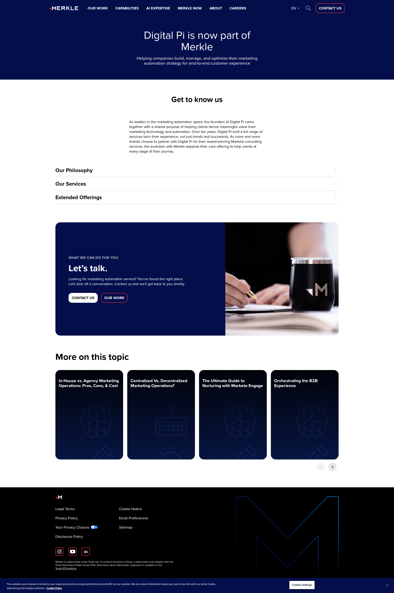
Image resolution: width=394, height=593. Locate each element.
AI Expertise (158, 8)
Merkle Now (190, 8)
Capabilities (127, 8)
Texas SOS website (66, 568)
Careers (238, 8)
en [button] (293, 8)
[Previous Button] (321, 467)
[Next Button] (332, 467)
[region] (197, 585)
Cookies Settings (302, 585)
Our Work (98, 8)
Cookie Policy (54, 588)
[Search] (308, 8)
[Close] (387, 585)
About (216, 8)
